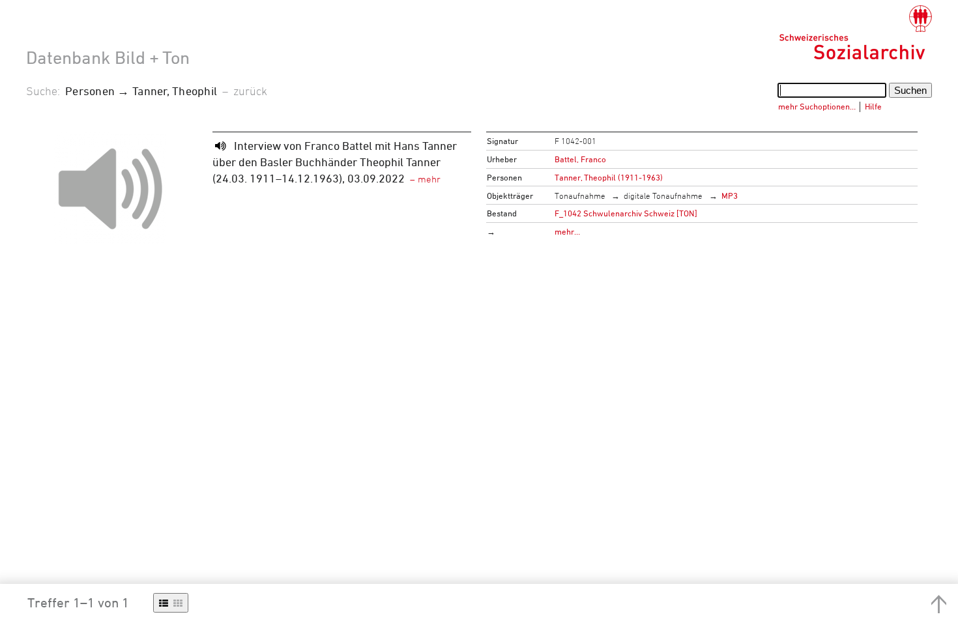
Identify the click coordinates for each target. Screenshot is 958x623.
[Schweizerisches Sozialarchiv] (855, 32)
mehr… (567, 231)
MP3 (729, 195)
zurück (250, 90)
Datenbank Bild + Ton (108, 57)
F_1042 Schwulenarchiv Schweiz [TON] (626, 213)
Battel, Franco (580, 159)
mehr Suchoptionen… (817, 106)
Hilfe (873, 106)
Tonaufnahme (580, 195)
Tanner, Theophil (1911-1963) (609, 177)
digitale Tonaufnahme (663, 195)
